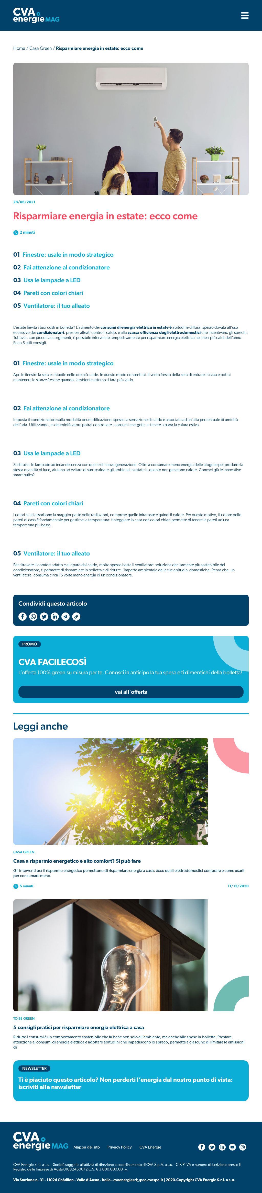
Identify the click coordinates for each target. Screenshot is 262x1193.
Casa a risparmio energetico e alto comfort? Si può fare (77, 861)
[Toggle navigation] (243, 15)
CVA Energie (150, 1147)
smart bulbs (23, 475)
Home (19, 49)
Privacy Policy (119, 1147)
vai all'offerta (131, 691)
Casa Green (40, 49)
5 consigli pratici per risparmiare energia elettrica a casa (78, 1027)
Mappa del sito (86, 1147)
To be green (24, 1018)
